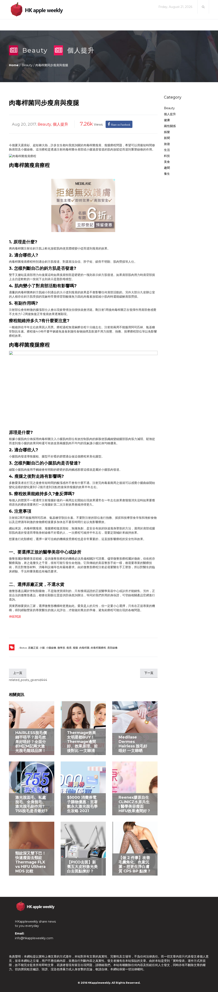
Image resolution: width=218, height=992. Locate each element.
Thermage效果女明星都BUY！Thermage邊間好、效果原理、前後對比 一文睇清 (82, 741)
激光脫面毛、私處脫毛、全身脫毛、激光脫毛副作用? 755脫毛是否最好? (31, 804)
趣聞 (167, 168)
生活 (167, 150)
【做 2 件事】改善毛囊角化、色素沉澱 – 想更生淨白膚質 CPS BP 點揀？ (135, 864)
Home (14, 65)
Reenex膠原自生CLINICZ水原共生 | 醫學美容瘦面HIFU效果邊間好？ (135, 804)
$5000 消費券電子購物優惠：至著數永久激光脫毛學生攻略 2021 (82, 804)
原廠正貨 (33, 647)
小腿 (42, 647)
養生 (167, 174)
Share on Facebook (120, 124)
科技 (167, 156)
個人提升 (81, 50)
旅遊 (167, 144)
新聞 (167, 138)
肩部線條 (112, 647)
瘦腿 (75, 647)
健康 (167, 120)
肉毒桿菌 (84, 647)
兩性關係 (170, 126)
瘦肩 (69, 647)
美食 (167, 162)
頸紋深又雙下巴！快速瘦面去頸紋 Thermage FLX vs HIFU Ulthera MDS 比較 (30, 862)
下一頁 (148, 673)
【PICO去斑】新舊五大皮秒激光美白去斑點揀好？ (82, 866)
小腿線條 (51, 647)
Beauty (34, 50)
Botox (23, 647)
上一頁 (17, 673)
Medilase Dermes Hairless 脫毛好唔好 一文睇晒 (133, 744)
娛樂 (167, 132)
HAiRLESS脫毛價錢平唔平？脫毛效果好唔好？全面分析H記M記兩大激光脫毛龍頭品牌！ (31, 741)
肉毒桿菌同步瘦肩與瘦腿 (44, 103)
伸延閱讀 (15, 616)
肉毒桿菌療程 (98, 647)
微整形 (61, 647)
